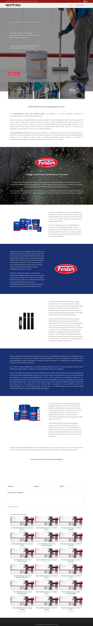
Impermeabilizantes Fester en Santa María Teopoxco (22, 528)
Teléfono (37, 486)
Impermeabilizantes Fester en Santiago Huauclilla (22, 608)
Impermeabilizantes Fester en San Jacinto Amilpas (22, 544)
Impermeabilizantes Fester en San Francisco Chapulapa (46, 544)
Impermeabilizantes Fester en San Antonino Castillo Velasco (22, 576)
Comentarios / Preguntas (16, 492)
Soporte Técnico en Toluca (53, 624)
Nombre (11, 486)
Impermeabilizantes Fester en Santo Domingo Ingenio (22, 592)
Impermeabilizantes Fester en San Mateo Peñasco (46, 528)
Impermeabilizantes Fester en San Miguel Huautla (46, 592)
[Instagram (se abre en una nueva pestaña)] (86, 1)
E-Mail (61, 486)
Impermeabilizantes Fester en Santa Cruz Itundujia (46, 608)
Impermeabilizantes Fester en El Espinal (46, 560)
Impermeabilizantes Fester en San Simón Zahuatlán (70, 544)
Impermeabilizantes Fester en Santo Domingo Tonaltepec (71, 592)
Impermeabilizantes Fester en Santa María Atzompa (46, 576)
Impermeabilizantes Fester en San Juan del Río (71, 608)
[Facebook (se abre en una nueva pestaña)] (84, 1)
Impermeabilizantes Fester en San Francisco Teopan (22, 560)
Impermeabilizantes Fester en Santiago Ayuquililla (71, 528)
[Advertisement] (27, 61)
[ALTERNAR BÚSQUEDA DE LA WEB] (86, 5)
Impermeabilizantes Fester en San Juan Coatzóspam (71, 560)
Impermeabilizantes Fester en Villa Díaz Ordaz (71, 576)
